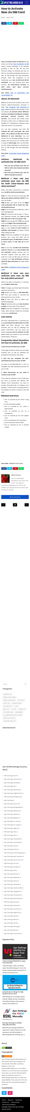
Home (4, 1100)
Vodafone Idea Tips (9, 721)
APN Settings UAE (10, 870)
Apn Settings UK (10, 786)
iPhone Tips (22, 709)
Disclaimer (19, 1100)
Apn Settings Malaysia (12, 811)
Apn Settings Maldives (12, 877)
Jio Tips (13, 709)
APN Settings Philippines (13, 797)
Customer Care (8, 712)
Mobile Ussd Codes (9, 697)
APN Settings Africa (11, 863)
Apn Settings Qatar (11, 881)
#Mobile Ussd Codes (16, 463)
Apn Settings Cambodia (13, 842)
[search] (26, 684)
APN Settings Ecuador (12, 867)
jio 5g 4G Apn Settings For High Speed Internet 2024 (12, 993)
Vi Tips (16, 706)
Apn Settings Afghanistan (13, 793)
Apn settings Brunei (11, 930)
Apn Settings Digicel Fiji (12, 912)
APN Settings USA (11, 776)
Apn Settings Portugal (12, 926)
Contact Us (5, 1102)
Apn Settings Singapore (13, 891)
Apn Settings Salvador (12, 884)
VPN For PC (21, 700)
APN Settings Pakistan (12, 905)
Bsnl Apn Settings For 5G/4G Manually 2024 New (12, 1024)
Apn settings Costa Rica (13, 933)
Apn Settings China (11, 849)
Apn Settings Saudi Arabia (14, 888)
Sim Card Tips (7, 706)
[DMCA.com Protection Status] (7, 1049)
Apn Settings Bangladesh (13, 807)
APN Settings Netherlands (13, 898)
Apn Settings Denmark (12, 790)
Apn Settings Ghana (11, 916)
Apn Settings (9, 800)
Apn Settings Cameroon (13, 909)
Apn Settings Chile (11, 846)
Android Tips (7, 694)
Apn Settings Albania (12, 814)
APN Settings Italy (11, 832)
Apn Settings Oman (11, 923)
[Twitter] (4, 1093)
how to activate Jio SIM (21, 64)
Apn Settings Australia (13, 779)
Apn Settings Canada (12, 783)
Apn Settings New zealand (14, 856)
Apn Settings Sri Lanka (12, 821)
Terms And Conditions (9, 1104)
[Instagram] (10, 1093)
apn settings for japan (13, 825)
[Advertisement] (15, 44)
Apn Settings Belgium (12, 818)
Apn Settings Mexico (11, 919)
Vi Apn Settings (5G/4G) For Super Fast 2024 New (14, 962)
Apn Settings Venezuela (13, 895)
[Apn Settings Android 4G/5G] (11, 2)
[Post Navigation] (15, 505)
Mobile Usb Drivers (9, 700)
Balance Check (17, 703)
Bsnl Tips (6, 709)
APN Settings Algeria (12, 828)
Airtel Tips (6, 703)
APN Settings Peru (11, 835)
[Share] (4, 23)
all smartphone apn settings (12, 715)
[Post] (15, 952)
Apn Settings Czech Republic (14, 853)
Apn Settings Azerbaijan (13, 839)
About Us (10, 1100)
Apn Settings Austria (12, 804)
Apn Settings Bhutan (12, 874)
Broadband (19, 712)
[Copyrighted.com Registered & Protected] (7, 1057)
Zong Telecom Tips (9, 718)
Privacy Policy (15, 1102)
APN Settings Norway (12, 902)
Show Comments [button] (15, 497)
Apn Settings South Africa (13, 860)
